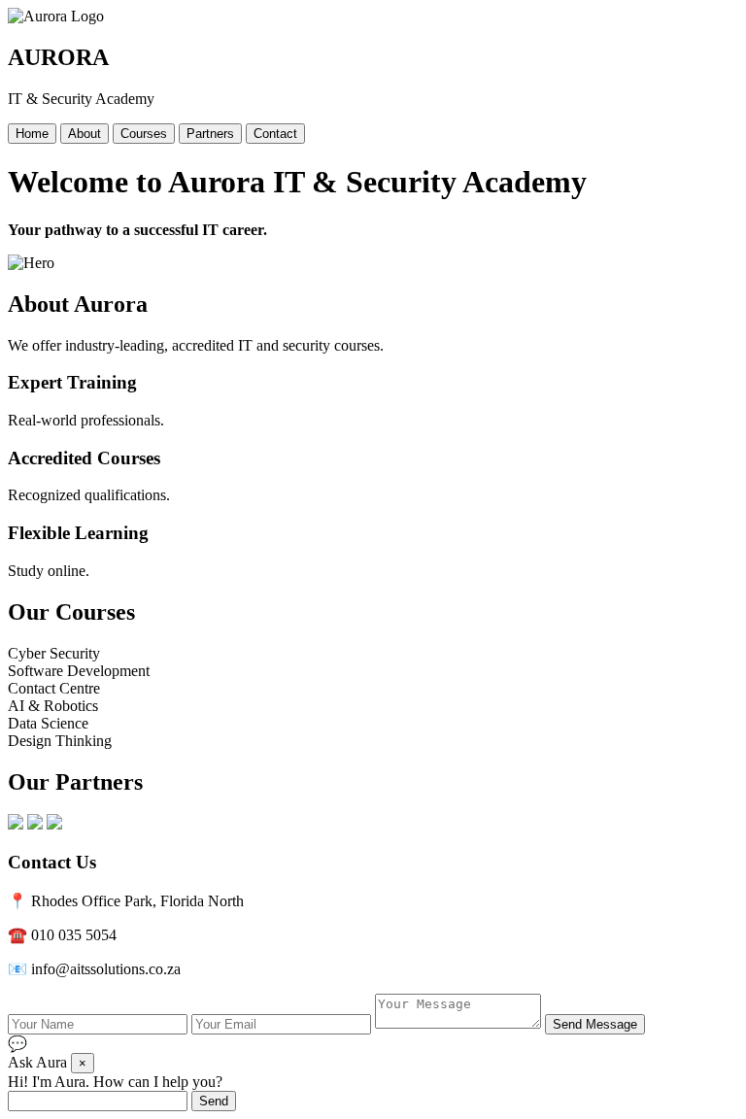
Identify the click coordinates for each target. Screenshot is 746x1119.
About (84, 133)
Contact (275, 133)
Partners (210, 133)
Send (213, 1101)
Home (32, 133)
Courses (143, 133)
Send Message (595, 1024)
